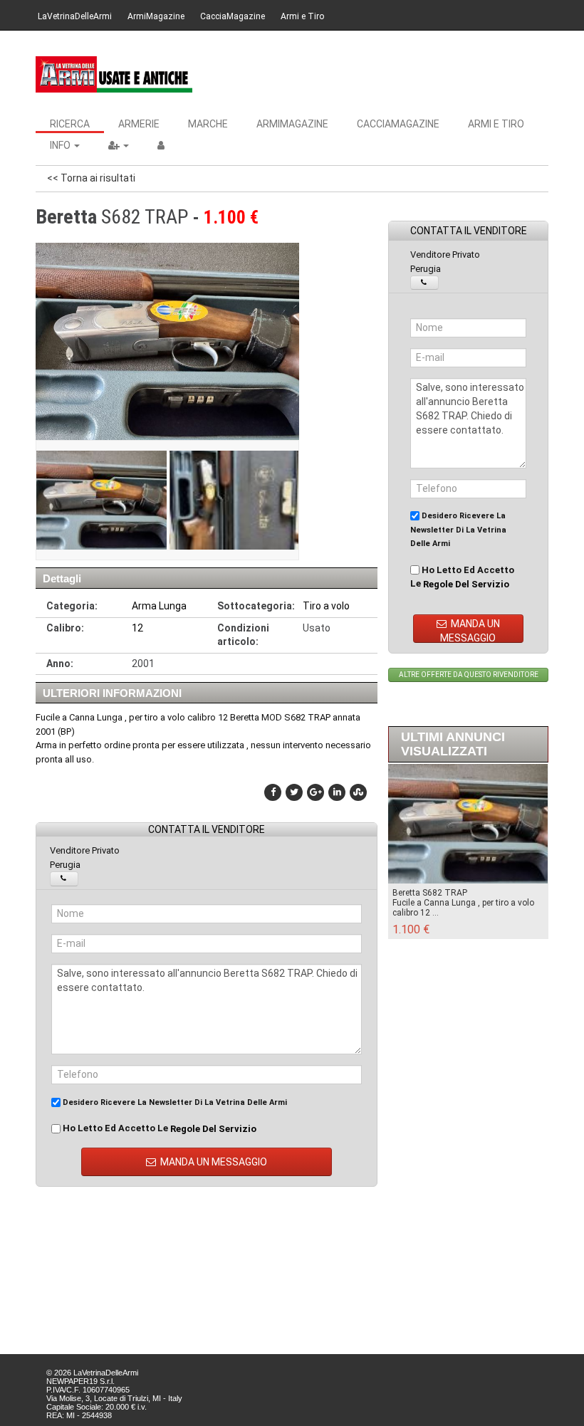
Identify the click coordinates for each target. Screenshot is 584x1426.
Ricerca (70, 124)
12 (137, 628)
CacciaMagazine (232, 16)
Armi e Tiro (302, 16)
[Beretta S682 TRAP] (100, 500)
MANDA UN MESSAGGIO (212, 1162)
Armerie (139, 124)
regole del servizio (213, 1128)
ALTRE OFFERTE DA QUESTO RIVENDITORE (468, 674)
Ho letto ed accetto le (158, 1128)
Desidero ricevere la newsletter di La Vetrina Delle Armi (174, 1102)
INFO (61, 145)
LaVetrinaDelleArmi (75, 16)
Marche (208, 124)
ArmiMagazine (155, 16)
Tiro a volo (326, 606)
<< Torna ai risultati (91, 178)
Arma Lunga (159, 606)
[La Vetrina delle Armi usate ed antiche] (114, 74)
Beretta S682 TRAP (429, 893)
